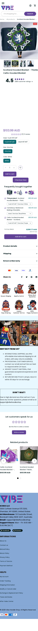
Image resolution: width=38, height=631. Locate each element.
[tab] (17, 478)
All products (10, 19)
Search (30, 14)
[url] (18, 519)
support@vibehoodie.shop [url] (10, 402)
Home (2, 19)
